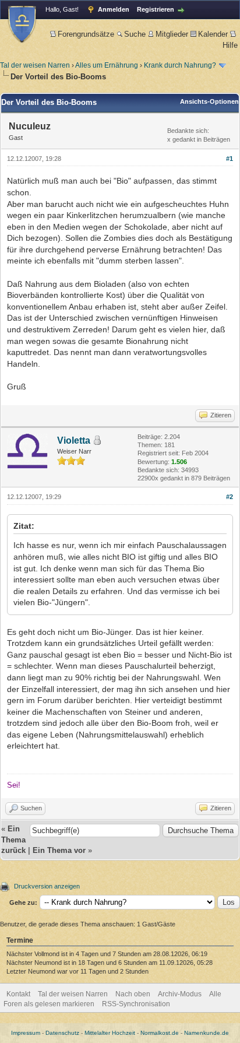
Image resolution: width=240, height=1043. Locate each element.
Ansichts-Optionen (209, 101)
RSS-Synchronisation (136, 1004)
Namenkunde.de (206, 1033)
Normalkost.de (159, 1033)
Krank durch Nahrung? (180, 65)
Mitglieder (172, 34)
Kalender (213, 34)
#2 (229, 496)
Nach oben (132, 994)
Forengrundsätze (86, 34)
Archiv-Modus (180, 994)
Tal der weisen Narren (35, 65)
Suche (135, 34)
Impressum (25, 1033)
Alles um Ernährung (106, 65)
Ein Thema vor (59, 850)
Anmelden (113, 9)
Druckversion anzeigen (47, 886)
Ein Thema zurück (13, 839)
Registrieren (155, 9)
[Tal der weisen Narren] (22, 24)
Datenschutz (62, 1033)
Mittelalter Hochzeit (109, 1033)
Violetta (73, 440)
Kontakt (18, 994)
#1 (229, 158)
